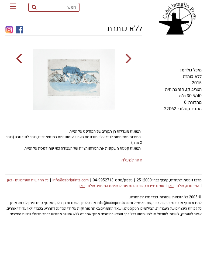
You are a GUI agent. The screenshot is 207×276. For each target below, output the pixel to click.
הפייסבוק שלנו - (183, 186)
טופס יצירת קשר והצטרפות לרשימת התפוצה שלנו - (121, 186)
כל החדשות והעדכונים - (28, 180)
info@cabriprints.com (71, 180)
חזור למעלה (132, 160)
